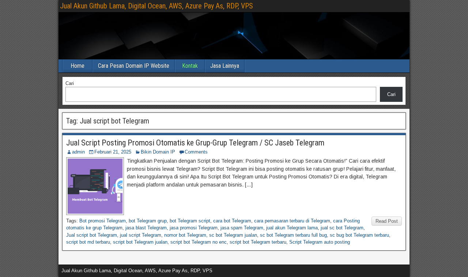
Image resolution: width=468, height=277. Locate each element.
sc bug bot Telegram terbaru (359, 235)
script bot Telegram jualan (140, 242)
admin (78, 152)
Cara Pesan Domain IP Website (133, 65)
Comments (196, 152)
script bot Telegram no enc (198, 242)
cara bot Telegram (232, 221)
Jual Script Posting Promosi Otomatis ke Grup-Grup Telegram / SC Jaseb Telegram (195, 142)
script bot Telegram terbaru (258, 242)
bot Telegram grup (148, 221)
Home (77, 65)
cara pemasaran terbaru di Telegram (292, 221)
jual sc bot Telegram (342, 227)
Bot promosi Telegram (102, 221)
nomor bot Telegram (185, 235)
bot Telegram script (190, 221)
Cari (69, 83)
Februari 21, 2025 (112, 152)
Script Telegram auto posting (319, 242)
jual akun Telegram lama (292, 227)
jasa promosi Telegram (194, 227)
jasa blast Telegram (146, 227)
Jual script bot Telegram (91, 235)
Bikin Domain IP (158, 152)
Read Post (386, 221)
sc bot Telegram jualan (233, 235)
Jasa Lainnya (224, 65)
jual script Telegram (140, 235)
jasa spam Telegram (241, 227)
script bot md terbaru (88, 242)
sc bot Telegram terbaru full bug (293, 235)
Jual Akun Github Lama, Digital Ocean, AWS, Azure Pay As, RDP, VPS (156, 5)
